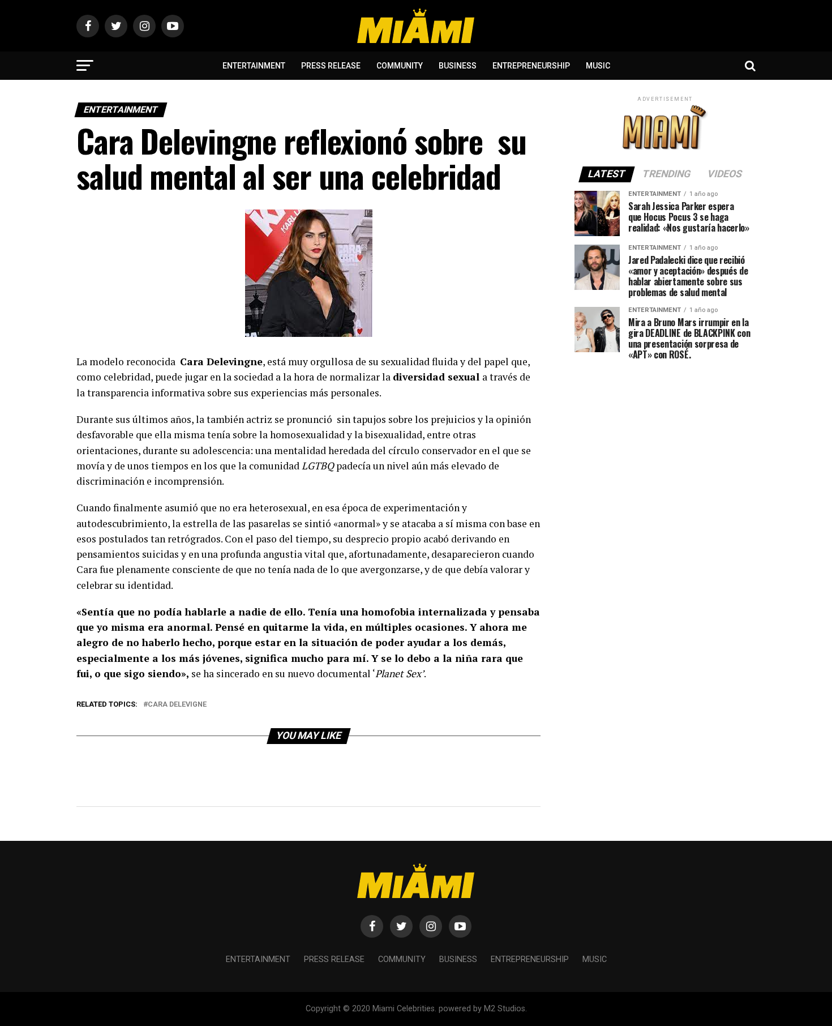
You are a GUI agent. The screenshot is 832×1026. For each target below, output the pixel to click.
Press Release (331, 65)
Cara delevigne (177, 704)
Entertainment (253, 65)
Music (598, 65)
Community (399, 65)
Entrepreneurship (531, 65)
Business (458, 65)
